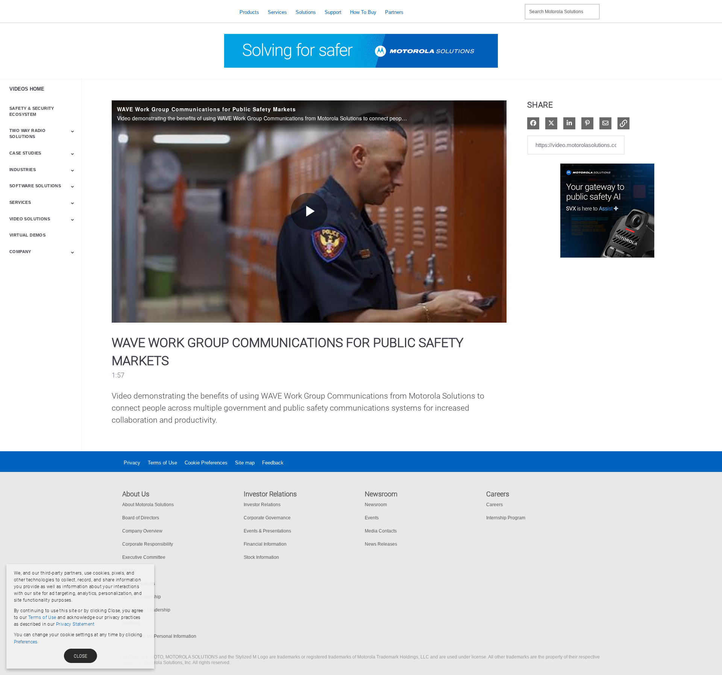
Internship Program (505, 517)
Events (372, 517)
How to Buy (363, 12)
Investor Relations (262, 504)
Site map (245, 463)
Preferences (25, 642)
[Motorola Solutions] (175, 12)
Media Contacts (381, 531)
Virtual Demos (27, 235)
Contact (516, 7)
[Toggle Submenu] (72, 131)
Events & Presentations (267, 531)
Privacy (132, 463)
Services (277, 12)
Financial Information (265, 544)
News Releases (381, 544)
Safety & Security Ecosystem (31, 111)
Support (333, 12)
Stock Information (261, 557)
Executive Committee (143, 557)
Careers (494, 504)
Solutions (306, 12)
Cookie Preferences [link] (206, 463)
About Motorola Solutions (148, 504)
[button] (623, 123)
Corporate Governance (267, 517)
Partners (394, 12)
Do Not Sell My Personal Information (159, 636)
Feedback (273, 463)
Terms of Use (162, 463)
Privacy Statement (75, 624)
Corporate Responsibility (147, 544)
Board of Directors (140, 517)
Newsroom (376, 504)
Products (249, 12)
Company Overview (142, 531)
